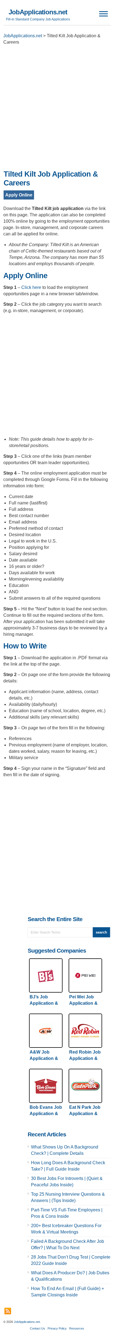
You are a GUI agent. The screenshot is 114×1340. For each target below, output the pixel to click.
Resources (76, 1328)
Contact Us (37, 1328)
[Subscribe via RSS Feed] (7, 1311)
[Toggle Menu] (103, 13)
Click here (31, 287)
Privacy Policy (57, 1328)
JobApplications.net (38, 12)
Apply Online (18, 195)
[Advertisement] (57, 109)
